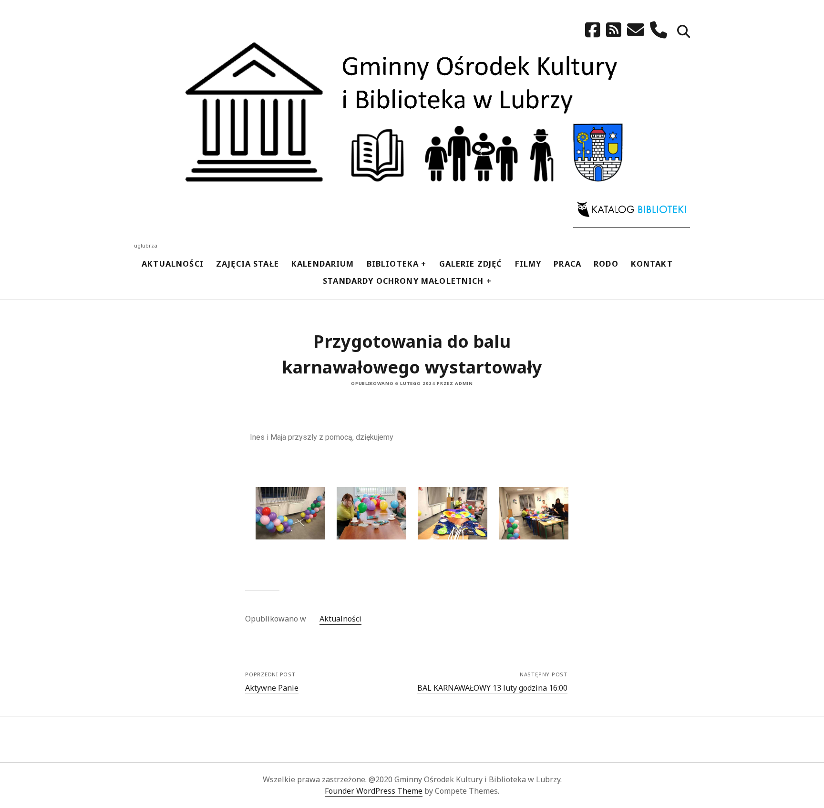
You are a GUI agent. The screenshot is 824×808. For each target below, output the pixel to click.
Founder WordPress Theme (373, 791)
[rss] (613, 29)
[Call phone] (658, 29)
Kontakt (652, 263)
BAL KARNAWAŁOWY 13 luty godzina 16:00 (492, 688)
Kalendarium (322, 263)
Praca (567, 263)
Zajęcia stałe (247, 263)
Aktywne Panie (272, 688)
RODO (606, 263)
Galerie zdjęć (471, 263)
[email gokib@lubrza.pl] (635, 29)
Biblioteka (393, 263)
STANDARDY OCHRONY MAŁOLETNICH (403, 280)
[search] (683, 32)
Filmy (528, 263)
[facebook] (592, 29)
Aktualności (173, 263)
